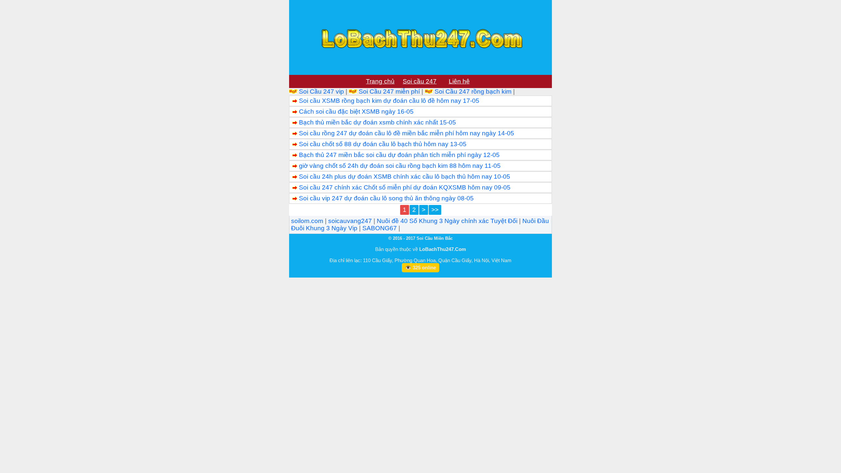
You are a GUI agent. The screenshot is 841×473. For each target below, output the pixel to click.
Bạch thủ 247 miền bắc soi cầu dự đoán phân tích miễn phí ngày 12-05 (399, 154)
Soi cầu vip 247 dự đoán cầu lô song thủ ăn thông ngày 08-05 (386, 198)
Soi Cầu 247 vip (321, 91)
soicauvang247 (350, 220)
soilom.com (307, 220)
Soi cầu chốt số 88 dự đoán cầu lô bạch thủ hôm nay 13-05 (382, 144)
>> (435, 209)
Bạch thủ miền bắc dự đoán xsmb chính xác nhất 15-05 (377, 122)
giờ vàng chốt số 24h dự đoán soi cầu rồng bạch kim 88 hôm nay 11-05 (400, 165)
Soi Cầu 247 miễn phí (389, 91)
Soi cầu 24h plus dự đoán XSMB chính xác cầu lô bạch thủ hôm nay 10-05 (404, 176)
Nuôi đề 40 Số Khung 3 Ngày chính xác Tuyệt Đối (447, 220)
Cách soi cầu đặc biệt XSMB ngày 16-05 (356, 111)
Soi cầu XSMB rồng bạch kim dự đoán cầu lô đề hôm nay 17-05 (389, 100)
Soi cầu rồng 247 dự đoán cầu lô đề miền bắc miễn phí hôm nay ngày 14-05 (406, 133)
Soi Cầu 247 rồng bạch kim (473, 91)
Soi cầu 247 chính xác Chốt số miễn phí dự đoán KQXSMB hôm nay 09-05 (405, 187)
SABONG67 (379, 228)
